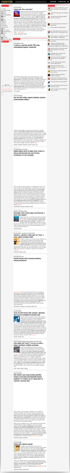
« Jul (2, 94)
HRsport (4, 33)
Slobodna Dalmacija (7, 14)
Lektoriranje (16, 250)
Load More (58, 93)
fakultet (18, 368)
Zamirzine (31, 206)
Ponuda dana (5, 27)
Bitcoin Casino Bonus (7, 39)
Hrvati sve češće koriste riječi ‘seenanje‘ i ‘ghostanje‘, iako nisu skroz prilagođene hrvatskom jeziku (29, 313)
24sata (4, 22)
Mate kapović (25, 144)
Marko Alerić (20, 144)
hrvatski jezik (22, 306)
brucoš (15, 368)
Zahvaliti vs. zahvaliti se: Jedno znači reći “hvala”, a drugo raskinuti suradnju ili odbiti (29, 236)
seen (23, 336)
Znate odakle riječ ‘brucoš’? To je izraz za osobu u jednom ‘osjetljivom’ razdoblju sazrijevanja (28, 344)
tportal (36, 142)
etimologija (15, 228)
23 (11, 90)
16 (11, 89)
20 (6, 90)
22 (9, 90)
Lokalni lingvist (20, 32)
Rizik (4, 34)
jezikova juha (16, 469)
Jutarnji (4, 11)
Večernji (4, 13)
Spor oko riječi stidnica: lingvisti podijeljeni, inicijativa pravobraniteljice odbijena (30, 98)
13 (6, 89)
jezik (26, 306)
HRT (25, 89)
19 (5, 90)
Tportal (4, 16)
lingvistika (18, 91)
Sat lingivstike (40, 466)
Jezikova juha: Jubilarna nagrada (23, 444)
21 (8, 90)
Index (4, 19)
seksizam (29, 144)
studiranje (26, 368)
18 (3, 90)
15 (9, 89)
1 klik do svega (6, 30)
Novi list (4, 24)
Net (3, 17)
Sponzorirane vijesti (7, 31)
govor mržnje (22, 206)
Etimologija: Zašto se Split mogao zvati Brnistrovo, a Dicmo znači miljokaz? (29, 214)
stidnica (33, 144)
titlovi (36, 306)
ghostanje (15, 336)
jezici (15, 91)
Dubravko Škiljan (17, 206)
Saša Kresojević (26, 469)
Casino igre (5, 37)
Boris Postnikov (17, 292)
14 (8, 89)
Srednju (16, 354)
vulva (36, 144)
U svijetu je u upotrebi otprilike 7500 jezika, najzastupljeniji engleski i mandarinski (27, 46)
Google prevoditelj (6, 10)
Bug (3, 28)
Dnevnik (4, 21)
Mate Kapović (35, 435)
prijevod (33, 306)
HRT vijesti (5, 25)
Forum (4, 8)
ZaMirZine (19, 204)
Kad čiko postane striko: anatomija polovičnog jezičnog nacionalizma (27, 259)
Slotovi (4, 36)
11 (3, 89)
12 (5, 89)
